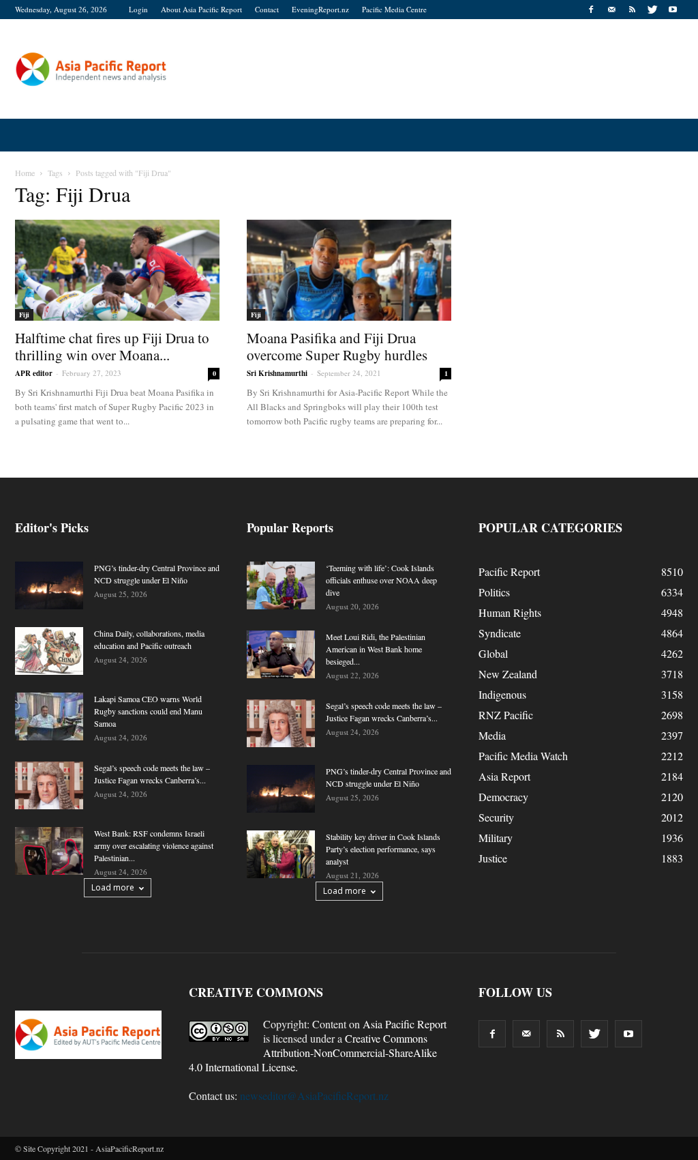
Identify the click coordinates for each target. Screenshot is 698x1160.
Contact (267, 9)
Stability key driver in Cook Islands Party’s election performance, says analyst (383, 849)
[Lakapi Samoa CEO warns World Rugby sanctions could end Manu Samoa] (49, 716)
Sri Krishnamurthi (277, 373)
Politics (494, 592)
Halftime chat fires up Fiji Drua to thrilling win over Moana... (112, 346)
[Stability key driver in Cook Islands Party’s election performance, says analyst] (281, 854)
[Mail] (611, 9)
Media (492, 735)
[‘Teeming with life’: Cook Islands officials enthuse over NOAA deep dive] (281, 585)
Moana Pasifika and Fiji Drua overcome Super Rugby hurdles (337, 346)
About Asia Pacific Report (201, 9)
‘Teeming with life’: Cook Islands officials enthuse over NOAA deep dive (381, 580)
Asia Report (504, 776)
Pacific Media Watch (523, 756)
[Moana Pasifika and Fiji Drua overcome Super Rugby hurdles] (349, 270)
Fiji (24, 314)
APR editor (33, 373)
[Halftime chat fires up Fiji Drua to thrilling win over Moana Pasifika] (117, 270)
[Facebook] (591, 9)
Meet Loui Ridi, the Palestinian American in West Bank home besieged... (375, 649)
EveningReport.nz (320, 9)
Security (496, 817)
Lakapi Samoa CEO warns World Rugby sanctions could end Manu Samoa (148, 711)
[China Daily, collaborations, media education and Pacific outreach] (49, 651)
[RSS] (632, 9)
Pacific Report (509, 571)
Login (138, 9)
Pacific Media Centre (394, 9)
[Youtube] (673, 9)
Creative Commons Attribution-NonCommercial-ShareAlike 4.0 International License (313, 1052)
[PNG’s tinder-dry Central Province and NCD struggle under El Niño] (49, 585)
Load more (112, 887)
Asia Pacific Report (404, 1024)
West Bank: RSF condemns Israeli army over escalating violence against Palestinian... (153, 845)
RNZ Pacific (506, 715)
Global (493, 653)
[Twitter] (652, 9)
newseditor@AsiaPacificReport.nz (314, 1095)
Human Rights (510, 612)
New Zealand (508, 674)
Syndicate (500, 633)
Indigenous (502, 694)
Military (496, 837)
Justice (493, 858)
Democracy (503, 796)
